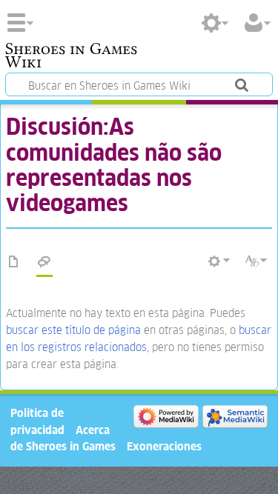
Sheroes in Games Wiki (71, 57)
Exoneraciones (164, 446)
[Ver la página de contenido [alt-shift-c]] (14, 262)
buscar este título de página (73, 330)
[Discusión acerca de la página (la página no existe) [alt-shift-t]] (44, 262)
